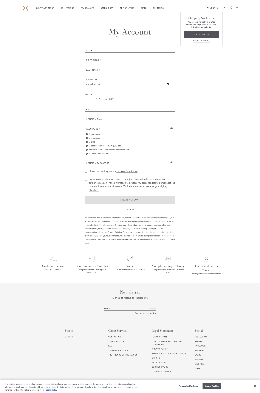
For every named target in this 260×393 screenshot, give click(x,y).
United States (201, 34)
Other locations (201, 40)
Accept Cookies (212, 386)
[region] (130, 386)
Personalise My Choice (188, 386)
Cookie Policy (51, 390)
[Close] (255, 386)
